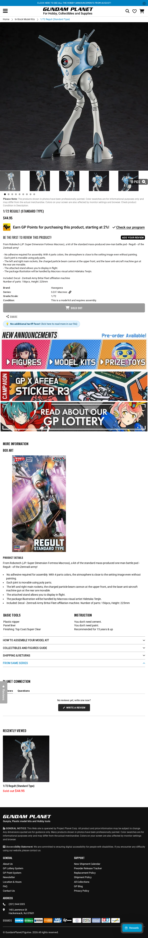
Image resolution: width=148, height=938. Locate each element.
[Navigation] (5, 11)
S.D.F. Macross (59, 292)
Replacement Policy (85, 872)
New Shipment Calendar (87, 863)
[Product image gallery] (74, 96)
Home (6, 19)
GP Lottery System (13, 868)
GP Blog (78, 886)
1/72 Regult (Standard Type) (18, 785)
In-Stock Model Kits (25, 19)
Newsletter (9, 877)
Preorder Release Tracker (88, 868)
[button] (142, 11)
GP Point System (12, 872)
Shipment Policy (83, 877)
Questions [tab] (24, 691)
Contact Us (9, 890)
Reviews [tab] (8, 691)
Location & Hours (12, 881)
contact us (34, 850)
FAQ (5, 886)
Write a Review (76, 708)
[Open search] (127, 11)
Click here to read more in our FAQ (59, 323)
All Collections (81, 881)
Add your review (133, 237)
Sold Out (76, 308)
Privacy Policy (81, 890)
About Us (8, 863)
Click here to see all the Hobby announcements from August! (74, 3)
